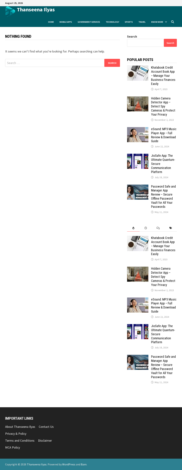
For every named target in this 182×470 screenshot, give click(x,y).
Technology (112, 22)
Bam (84, 464)
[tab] (133, 228)
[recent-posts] (146, 228)
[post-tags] (170, 228)
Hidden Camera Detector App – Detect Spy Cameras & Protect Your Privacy (163, 106)
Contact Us (46, 427)
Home (51, 22)
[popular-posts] (133, 228)
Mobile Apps (66, 22)
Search (132, 36)
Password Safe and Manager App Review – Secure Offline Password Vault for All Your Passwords (163, 196)
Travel (142, 22)
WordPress (68, 464)
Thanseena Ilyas (36, 9)
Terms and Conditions (19, 440)
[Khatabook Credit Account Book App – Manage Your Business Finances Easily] (137, 68)
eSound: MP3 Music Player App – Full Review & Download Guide (163, 135)
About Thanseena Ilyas (20, 427)
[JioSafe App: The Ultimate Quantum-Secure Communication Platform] (137, 156)
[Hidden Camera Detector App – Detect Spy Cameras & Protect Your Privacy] (137, 99)
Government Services (89, 22)
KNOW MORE (157, 22)
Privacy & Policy (15, 434)
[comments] (158, 228)
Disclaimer (45, 440)
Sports (129, 22)
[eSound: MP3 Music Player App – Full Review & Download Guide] (137, 129)
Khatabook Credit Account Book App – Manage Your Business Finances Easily (163, 75)
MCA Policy (12, 447)
